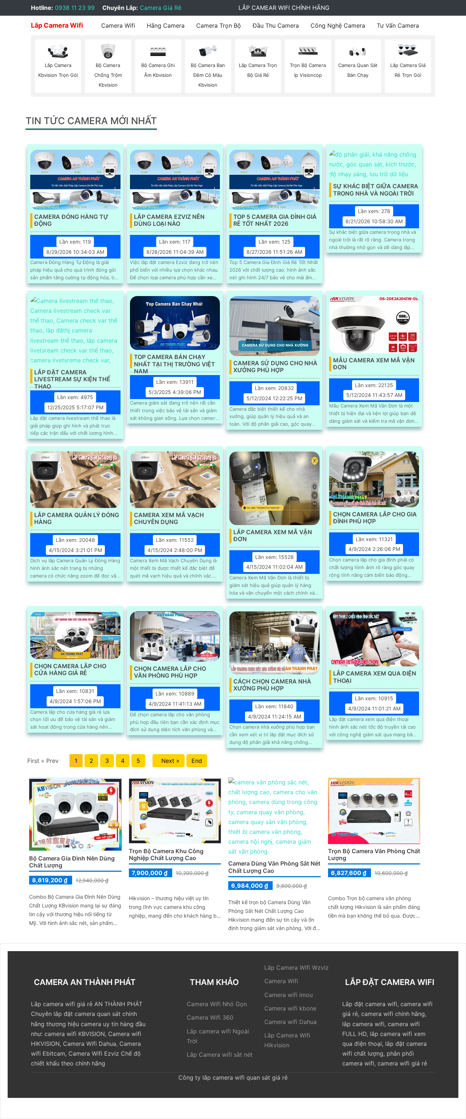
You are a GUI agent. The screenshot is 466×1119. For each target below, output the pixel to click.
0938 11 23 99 (75, 7)
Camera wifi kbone (290, 1008)
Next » (168, 760)
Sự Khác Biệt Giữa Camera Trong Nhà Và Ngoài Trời (375, 190)
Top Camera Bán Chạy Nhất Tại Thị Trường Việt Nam (174, 361)
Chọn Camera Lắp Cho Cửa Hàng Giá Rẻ (70, 670)
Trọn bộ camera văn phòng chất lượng (374, 854)
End (196, 760)
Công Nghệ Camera (338, 25)
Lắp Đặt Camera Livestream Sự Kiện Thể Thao (72, 376)
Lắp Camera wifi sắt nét (220, 1054)
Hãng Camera (166, 25)
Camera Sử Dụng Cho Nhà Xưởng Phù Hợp (275, 367)
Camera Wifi (118, 25)
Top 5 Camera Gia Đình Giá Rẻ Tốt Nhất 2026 (275, 220)
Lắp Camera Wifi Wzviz (296, 967)
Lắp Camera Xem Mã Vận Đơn (272, 536)
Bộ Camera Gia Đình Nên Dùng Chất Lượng (72, 862)
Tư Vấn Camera (398, 25)
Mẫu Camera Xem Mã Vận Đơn (374, 364)
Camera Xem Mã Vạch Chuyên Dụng (169, 518)
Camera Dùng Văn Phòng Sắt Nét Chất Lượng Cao (274, 867)
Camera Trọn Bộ (218, 25)
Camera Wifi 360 (210, 1017)
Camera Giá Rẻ (160, 7)
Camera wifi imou (288, 994)
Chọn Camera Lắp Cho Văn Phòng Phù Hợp (170, 672)
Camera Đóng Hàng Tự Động (71, 220)
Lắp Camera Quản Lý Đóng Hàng (76, 518)
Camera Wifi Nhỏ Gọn (217, 1004)
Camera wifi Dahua (290, 1021)
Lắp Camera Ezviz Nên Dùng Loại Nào (169, 220)
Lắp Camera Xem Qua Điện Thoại (374, 677)
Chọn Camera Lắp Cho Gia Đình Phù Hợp (375, 518)
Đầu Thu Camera (276, 25)
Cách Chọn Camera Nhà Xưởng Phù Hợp (272, 685)
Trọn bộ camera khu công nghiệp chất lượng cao (166, 854)
